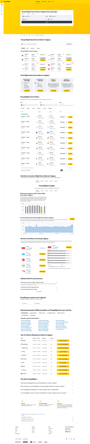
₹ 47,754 (53, 12)
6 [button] (70, 170)
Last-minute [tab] (33, 48)
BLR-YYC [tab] (46, 190)
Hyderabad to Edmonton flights (43, 324)
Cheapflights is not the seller (26, 417)
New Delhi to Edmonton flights (43, 320)
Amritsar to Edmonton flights (43, 330)
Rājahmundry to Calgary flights (43, 329)
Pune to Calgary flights (59, 329)
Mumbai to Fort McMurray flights (26, 327)
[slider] (73, 105)
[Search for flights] (1, 5)
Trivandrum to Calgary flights (43, 327)
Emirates (27, 246)
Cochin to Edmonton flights (42, 326)
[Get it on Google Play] (68, 429)
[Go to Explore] (1, 11)
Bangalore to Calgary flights (43, 323)
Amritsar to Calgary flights (60, 324)
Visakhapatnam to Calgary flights (61, 327)
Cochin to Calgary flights (25, 326)
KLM (27, 252)
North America (25, 35)
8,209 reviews (28, 267)
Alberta (33, 35)
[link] (27, 91)
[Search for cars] (1, 9)
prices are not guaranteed (41, 414)
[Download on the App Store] (68, 431)
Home (21, 35)
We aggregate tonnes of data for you (27, 419)
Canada (29, 35)
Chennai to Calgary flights (60, 323)
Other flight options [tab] (25, 315)
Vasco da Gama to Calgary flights (26, 330)
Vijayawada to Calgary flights (26, 329)
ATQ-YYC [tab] (55, 190)
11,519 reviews (28, 261)
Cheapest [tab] (23, 48)
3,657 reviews (28, 249)
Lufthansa (27, 264)
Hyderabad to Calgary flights (26, 324)
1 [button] (61, 170)
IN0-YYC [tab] (37, 190)
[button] (2, 1)
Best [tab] (27, 48)
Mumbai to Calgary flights (60, 320)
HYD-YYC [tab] (42, 190)
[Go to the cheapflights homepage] (7, 1)
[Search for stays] (1, 7)
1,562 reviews (28, 255)
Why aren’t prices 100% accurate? (27, 420)
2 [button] (63, 170)
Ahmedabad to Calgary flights (26, 323)
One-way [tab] (38, 48)
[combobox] (24, 13)
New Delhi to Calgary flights (25, 320)
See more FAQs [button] (38, 291)
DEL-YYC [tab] (51, 190)
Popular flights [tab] (32, 315)
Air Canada (28, 258)
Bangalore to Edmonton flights (61, 326)
